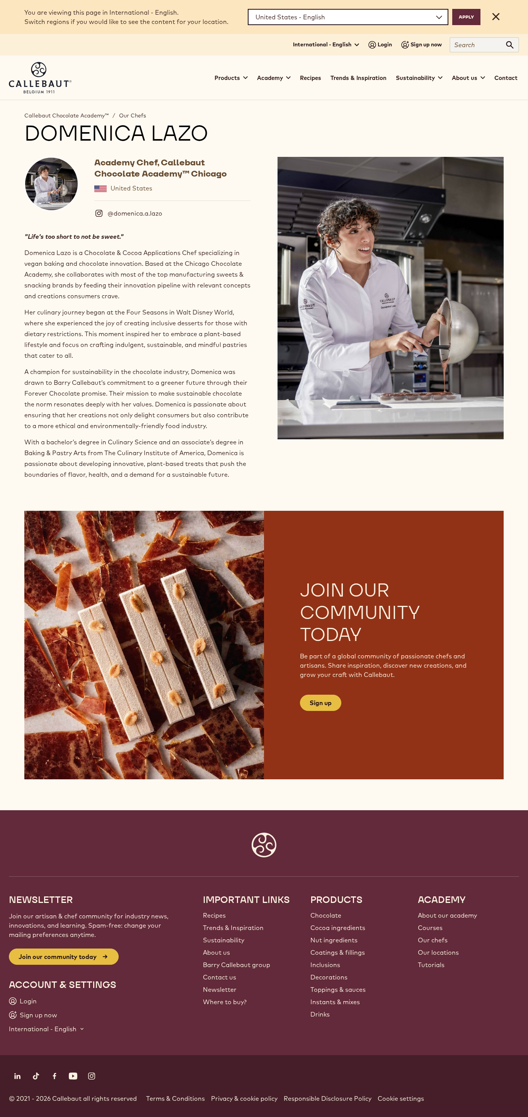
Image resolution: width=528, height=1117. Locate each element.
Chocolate (325, 915)
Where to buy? (225, 1002)
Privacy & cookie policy (244, 1098)
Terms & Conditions (175, 1098)
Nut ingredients (334, 940)
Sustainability (223, 940)
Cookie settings (401, 1098)
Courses (430, 928)
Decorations (328, 977)
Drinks (320, 1014)
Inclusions (325, 965)
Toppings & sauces (338, 989)
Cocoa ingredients (337, 928)
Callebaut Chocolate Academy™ (66, 115)
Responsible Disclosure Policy (327, 1098)
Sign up (321, 703)
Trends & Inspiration (358, 78)
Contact (506, 78)
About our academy (447, 915)
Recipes (310, 78)
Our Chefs (132, 115)
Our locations (438, 952)
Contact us (219, 977)
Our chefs (433, 940)
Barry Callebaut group (236, 965)
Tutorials (431, 965)
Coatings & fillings (337, 952)
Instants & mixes (335, 1002)
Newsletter (220, 989)
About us (216, 952)
